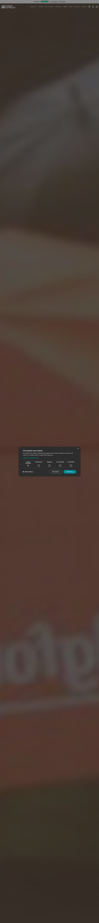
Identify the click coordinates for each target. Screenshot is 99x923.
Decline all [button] (55, 471)
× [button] (78, 448)
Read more (50, 455)
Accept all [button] (70, 471)
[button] (49, 458)
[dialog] (49, 461)
